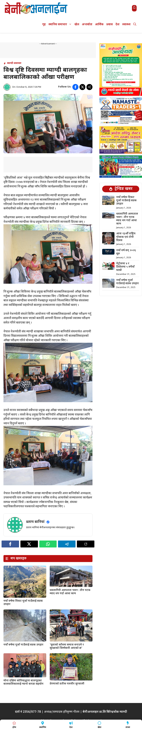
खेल (76, 24)
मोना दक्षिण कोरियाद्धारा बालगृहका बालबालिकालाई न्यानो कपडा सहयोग (23, 682)
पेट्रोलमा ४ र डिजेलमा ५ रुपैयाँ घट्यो (125, 267)
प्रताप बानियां (35, 522)
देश (117, 24)
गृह (44, 24)
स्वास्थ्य (126, 24)
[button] (135, 24)
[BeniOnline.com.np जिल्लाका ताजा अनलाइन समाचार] (36, 8)
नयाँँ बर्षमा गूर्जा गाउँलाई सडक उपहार (23, 645)
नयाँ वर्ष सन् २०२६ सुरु (126, 252)
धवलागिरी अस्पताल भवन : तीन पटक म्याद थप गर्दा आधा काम (70, 592)
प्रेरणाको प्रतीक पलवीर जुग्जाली (67, 684)
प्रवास (109, 24)
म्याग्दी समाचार (14, 63)
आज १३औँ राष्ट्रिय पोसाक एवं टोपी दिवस (125, 237)
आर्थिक (99, 24)
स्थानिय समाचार (57, 24)
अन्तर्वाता (87, 24)
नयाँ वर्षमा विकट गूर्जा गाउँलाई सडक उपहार (23, 602)
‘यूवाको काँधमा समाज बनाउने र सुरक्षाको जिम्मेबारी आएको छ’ (67, 646)
